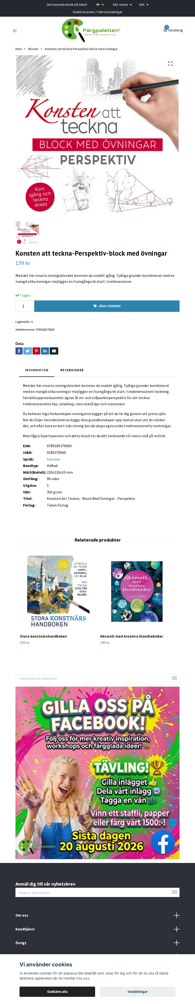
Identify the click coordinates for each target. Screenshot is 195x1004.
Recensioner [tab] (72, 370)
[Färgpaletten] (91, 30)
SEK (142, 4)
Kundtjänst (25, 929)
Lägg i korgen (109, 306)
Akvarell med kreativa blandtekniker (131, 636)
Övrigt (20, 942)
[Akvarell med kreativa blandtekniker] (137, 592)
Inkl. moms (121, 4)
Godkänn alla (57, 992)
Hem (18, 49)
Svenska (53, 459)
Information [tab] (37, 370)
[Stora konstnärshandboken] (57, 592)
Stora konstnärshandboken (43, 636)
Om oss (21, 915)
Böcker (33, 49)
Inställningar (138, 992)
